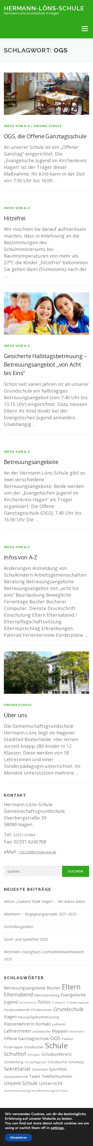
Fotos (44, 1002)
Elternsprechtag (46, 995)
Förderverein (41, 1009)
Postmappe (13, 1047)
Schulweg (75, 1062)
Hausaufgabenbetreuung (38, 1017)
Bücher (53, 988)
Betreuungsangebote (31, 462)
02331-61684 (24, 834)
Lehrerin (59, 1024)
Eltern (71, 987)
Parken (67, 1038)
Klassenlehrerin (19, 1024)
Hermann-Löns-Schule (44, 7)
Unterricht (51, 1083)
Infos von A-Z (17, 126)
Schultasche (57, 1062)
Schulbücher (34, 1047)
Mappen (60, 1031)
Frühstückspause (77, 1002)
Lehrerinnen (17, 1031)
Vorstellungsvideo (18, 926)
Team (34, 1076)
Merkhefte (76, 1031)
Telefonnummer (57, 1076)
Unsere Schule (48, 126)
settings (57, 1128)
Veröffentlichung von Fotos (49, 1091)
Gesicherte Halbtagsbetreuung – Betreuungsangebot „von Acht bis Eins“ (45, 364)
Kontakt (43, 1024)
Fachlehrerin (28, 1002)
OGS (55, 1038)
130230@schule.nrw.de (37, 852)
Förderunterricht (17, 1009)
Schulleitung (13, 1062)
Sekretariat (17, 1068)
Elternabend (18, 994)
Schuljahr (33, 1055)
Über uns (15, 715)
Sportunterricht (16, 1076)
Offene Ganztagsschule (26, 1038)
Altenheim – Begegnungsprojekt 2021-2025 (40, 914)
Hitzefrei (15, 218)
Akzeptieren (18, 1137)
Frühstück (58, 1002)
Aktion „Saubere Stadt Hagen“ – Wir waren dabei (44, 901)
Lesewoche (41, 1031)
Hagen (10, 1017)
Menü (84, 28)
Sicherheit (40, 1069)
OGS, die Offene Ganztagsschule (45, 136)
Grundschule (68, 1009)
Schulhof (15, 1053)
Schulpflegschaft (36, 1062)
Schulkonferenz (57, 1054)
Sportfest (58, 1069)
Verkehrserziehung (17, 1091)
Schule (56, 1045)
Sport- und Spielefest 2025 (26, 939)
